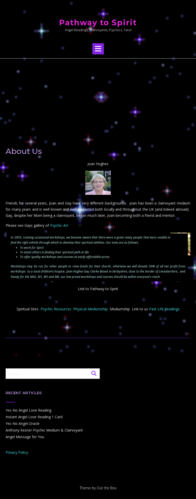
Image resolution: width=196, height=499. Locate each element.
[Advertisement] (98, 97)
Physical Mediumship (90, 309)
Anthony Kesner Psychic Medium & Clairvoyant (44, 430)
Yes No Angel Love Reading (28, 410)
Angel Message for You (25, 436)
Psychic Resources (56, 309)
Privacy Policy (17, 452)
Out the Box (107, 487)
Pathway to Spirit (98, 22)
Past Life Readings (164, 309)
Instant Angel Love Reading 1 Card (34, 416)
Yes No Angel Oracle (23, 423)
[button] (98, 48)
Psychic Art (59, 225)
